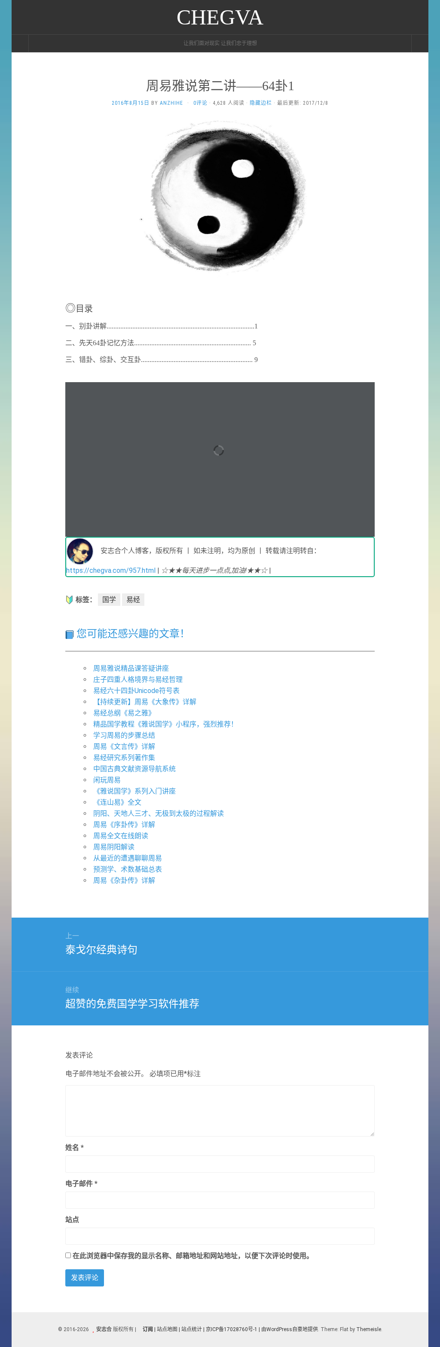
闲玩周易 (107, 780)
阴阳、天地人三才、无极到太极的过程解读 (158, 813)
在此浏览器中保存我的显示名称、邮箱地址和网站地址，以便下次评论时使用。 (193, 1256)
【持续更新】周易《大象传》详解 (144, 702)
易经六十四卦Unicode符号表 (136, 691)
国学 (109, 600)
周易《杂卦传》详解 (124, 880)
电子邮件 (81, 1184)
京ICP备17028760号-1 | (233, 1329)
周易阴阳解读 (113, 847)
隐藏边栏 (261, 103)
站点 (72, 1220)
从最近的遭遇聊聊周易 (127, 858)
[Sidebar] (20, 43)
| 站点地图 (166, 1329)
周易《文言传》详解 (124, 746)
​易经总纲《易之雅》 (124, 713)
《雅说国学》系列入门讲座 (134, 791)
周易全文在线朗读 (120, 836)
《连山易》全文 (117, 802)
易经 (133, 600)
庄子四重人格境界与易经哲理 (138, 679)
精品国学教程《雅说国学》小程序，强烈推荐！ (165, 724)
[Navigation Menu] (419, 43)
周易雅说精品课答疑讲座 (131, 668)
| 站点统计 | (192, 1329)
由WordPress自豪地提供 (289, 1329)
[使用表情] (371, 1144)
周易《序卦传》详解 (124, 825)
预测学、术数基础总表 (127, 869)
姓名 (74, 1147)
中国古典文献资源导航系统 (134, 769)
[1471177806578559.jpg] (220, 199)
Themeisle (368, 1329)
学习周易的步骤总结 (124, 735)
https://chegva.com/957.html (111, 570)
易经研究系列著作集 (124, 758)
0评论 (200, 103)
